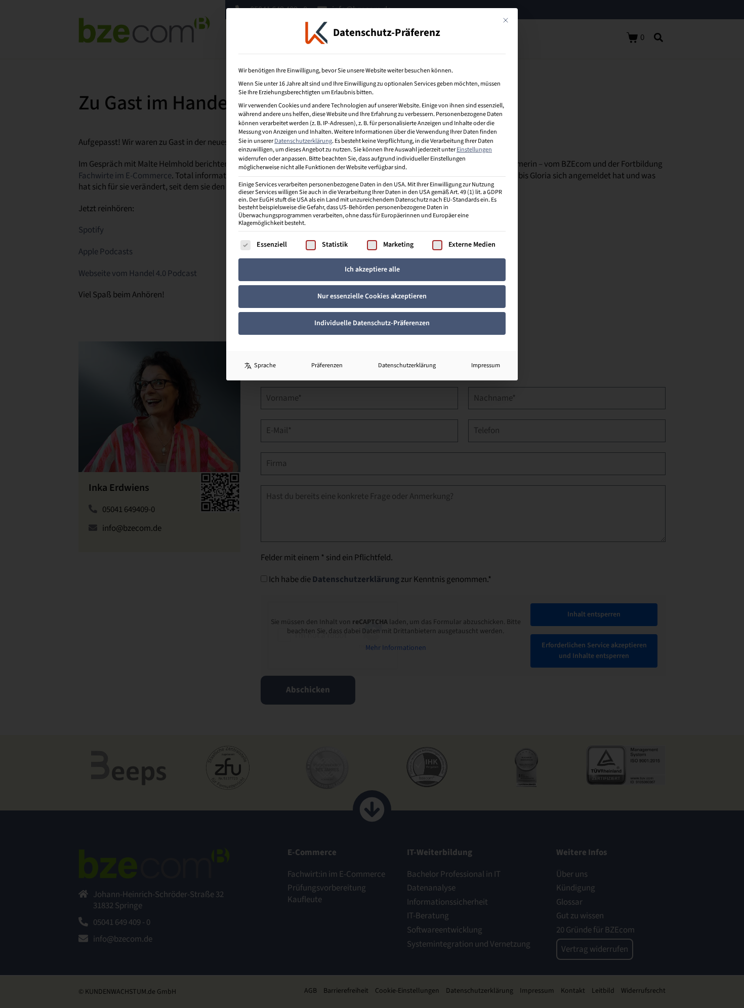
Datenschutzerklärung (303, 140)
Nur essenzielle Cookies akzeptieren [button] (372, 296)
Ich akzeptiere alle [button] (372, 269)
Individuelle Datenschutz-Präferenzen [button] (372, 323)
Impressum (485, 365)
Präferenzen (327, 365)
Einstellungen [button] (474, 149)
